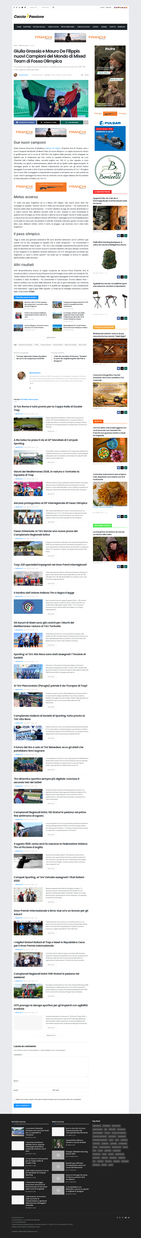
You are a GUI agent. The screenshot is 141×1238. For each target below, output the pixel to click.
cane (111, 1140)
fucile (100, 1151)
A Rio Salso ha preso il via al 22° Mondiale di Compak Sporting (37, 1172)
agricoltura (96, 1126)
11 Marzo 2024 (71, 1135)
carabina (124, 1140)
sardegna (113, 1158)
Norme (104, 27)
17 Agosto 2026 (29, 479)
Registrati (108, 7)
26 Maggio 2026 (30, 330)
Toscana (108, 1161)
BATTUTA (112, 1129)
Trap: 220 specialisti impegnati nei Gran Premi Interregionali (50, 564)
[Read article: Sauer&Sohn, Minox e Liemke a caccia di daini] (58, 1143)
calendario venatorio (100, 1140)
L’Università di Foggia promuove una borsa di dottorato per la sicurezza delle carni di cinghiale (36, 1185)
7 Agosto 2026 (29, 690)
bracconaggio (97, 1133)
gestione (108, 1151)
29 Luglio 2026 (29, 981)
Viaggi (95, 27)
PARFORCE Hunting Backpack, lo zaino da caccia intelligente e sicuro (109, 243)
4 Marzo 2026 (98, 408)
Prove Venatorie (67, 27)
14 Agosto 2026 (29, 507)
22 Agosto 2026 (98, 232)
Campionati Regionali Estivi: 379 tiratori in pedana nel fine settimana (75, 304)
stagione (122, 1158)
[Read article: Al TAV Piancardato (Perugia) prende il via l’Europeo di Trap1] (28, 699)
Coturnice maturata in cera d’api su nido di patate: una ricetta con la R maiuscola (109, 477)
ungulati (116, 1161)
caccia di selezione (99, 1136)
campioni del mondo (25, 345)
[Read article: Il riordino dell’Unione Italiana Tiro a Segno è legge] (28, 606)
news (104, 1154)
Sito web (56, 1090)
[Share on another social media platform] (86, 122)
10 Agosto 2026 (29, 661)
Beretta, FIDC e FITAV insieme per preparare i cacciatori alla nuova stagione (36, 304)
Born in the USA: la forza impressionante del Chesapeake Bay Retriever (77, 1130)
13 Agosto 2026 (29, 538)
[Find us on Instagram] (16, 7)
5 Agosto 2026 (29, 819)
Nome (16, 1081)
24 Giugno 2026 (68, 309)
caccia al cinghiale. (119, 1133)
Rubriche (121, 27)
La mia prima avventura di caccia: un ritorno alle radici (109, 533)
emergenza (123, 1143)
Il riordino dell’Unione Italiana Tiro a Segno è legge (44, 592)
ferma (125, 1147)
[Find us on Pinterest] (25, 7)
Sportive (32, 45)
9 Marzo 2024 (71, 1145)
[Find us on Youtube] (22, 7)
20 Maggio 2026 (69, 330)
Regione (104, 1158)
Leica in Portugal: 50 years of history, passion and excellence (76, 1177)
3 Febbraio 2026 (98, 513)
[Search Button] (53, 7)
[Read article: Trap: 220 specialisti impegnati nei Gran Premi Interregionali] (28, 578)
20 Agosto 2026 (29, 447)
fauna (95, 1147)
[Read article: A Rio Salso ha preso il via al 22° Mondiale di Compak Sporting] (28, 457)
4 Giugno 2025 (98, 563)
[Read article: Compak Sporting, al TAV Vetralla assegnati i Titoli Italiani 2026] (28, 894)
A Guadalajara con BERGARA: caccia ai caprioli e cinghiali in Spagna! (77, 1189)
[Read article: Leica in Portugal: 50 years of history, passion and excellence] (58, 1178)
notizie (111, 1154)
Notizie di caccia (23, 45)
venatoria (125, 1161)
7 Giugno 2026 (29, 319)
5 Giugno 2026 (68, 321)
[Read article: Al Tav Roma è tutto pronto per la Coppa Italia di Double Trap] (28, 424)
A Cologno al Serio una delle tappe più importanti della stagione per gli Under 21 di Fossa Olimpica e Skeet (74, 316)
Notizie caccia (39, 27)
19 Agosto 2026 (31, 1191)
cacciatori (112, 1136)
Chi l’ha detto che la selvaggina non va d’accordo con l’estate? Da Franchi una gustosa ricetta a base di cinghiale (109, 431)
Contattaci (45, 7)
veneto (104, 1165)
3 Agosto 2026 (29, 918)
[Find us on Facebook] (14, 7)
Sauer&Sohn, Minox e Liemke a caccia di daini (76, 1141)
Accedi (102, 7)
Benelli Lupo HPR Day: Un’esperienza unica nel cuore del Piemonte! (75, 1165)
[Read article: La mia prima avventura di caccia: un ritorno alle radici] (110, 549)
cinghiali (105, 1143)
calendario (121, 1136)
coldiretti (113, 1143)
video (111, 1165)
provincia (96, 1158)
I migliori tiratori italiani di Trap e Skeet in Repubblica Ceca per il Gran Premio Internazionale (49, 944)
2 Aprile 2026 (98, 364)
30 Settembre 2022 (37, 75)
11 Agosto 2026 (30, 309)
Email (16, 1090)
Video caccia (53, 27)
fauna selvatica (105, 1147)
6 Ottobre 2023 (71, 1170)
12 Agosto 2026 (29, 568)
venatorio (96, 1165)
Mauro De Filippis (53, 148)
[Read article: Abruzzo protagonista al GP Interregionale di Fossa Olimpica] (28, 517)
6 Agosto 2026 (29, 755)
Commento (18, 1055)
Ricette (113, 27)
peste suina (119, 1154)
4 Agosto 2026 (29, 851)
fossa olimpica (46, 345)
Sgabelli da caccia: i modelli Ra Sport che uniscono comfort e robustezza (110, 284)
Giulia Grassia (58, 345)
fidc (94, 1151)
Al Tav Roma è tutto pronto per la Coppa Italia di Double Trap (37, 1161)
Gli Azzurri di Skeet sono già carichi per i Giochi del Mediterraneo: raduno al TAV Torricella (44, 624)
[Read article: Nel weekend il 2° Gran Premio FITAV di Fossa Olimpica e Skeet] (57, 328)
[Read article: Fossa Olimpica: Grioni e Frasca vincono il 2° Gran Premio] (18, 328)
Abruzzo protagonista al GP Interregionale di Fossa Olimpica (50, 503)
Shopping (27, 27)
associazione (97, 1129)
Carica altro (51, 337)
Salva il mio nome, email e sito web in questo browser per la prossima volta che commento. (48, 1099)
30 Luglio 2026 (29, 949)
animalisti (106, 1126)
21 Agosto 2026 (29, 414)
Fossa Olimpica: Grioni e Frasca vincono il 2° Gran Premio (37, 326)
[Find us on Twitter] (19, 7)
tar (94, 1161)
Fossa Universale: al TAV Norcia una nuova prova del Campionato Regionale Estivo (46, 532)
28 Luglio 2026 (29, 1013)
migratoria (96, 1154)
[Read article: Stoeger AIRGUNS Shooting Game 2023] (58, 1155)
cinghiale (96, 1143)
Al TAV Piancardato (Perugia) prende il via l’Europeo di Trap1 (50, 685)
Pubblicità (33, 7)
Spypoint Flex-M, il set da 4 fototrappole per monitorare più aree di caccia (110, 201)
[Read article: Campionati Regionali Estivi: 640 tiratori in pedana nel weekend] (28, 991)
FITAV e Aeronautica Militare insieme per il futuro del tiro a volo (36, 315)
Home (19, 27)
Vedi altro (52, 431)
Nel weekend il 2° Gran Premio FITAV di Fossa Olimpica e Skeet (75, 326)
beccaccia (121, 1129)
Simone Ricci (24, 75)
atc (106, 1129)
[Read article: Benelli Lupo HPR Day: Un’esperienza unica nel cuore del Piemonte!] (58, 1166)
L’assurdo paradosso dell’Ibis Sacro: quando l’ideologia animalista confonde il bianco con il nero (36, 1146)
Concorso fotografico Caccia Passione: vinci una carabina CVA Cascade (108, 377)
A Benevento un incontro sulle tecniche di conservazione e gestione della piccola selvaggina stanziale (36, 1200)
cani (117, 1140)
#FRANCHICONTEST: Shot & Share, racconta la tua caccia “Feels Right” (109, 334)
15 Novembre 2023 (72, 1156)
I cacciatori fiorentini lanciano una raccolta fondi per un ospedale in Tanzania (37, 1131)
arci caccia (116, 1126)
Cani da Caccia (83, 27)
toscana (100, 1161)
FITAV (37, 345)
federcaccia (117, 1147)
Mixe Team (82, 345)
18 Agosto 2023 (71, 1194)
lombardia (116, 1151)
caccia (107, 1133)
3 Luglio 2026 (98, 464)
